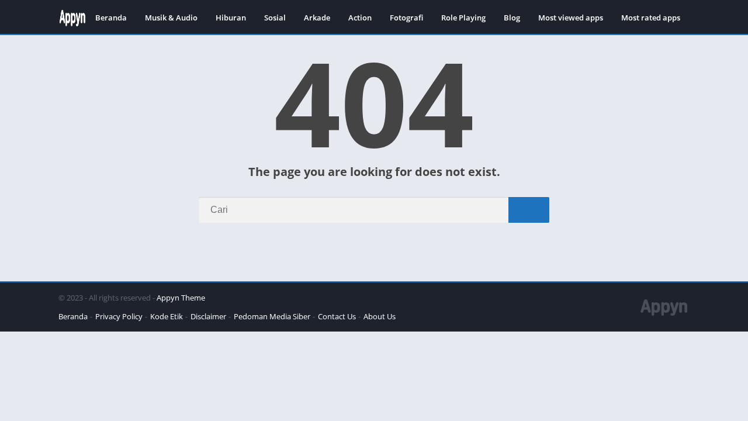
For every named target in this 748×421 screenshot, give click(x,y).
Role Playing (463, 17)
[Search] (528, 210)
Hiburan (231, 17)
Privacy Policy (119, 316)
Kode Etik (166, 316)
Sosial (275, 17)
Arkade (317, 17)
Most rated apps (650, 17)
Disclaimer (208, 316)
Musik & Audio (171, 17)
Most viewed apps (570, 17)
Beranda (111, 17)
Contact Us (337, 316)
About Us (379, 316)
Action (360, 17)
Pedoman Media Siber (272, 316)
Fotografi (406, 17)
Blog (512, 17)
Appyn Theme (181, 297)
